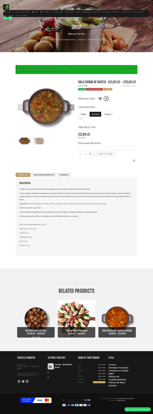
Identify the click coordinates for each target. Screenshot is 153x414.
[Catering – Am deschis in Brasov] (51, 366)
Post (78, 12)
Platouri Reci (139, 12)
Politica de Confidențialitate (117, 378)
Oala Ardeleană (129, 68)
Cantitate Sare (86, 107)
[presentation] (21, 107)
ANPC (111, 373)
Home (52, 40)
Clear (80, 118)
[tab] (23, 175)
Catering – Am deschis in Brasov (63, 366)
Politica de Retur (117, 382)
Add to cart (106, 153)
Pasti (109, 89)
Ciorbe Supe (82, 40)
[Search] (5, 18)
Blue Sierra (121, 400)
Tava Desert (9, 15)
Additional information (44, 175)
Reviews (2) (64, 175)
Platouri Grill (127, 12)
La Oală (45, 12)
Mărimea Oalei (86, 98)
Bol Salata (106, 12)
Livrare (112, 364)
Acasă (8, 12)
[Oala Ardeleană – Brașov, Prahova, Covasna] (12, 7)
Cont (36, 12)
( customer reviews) (129, 86)
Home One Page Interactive (66, 40)
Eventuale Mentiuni (89, 143)
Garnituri (115, 12)
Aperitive (96, 12)
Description (23, 175)
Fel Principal (70, 12)
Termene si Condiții (118, 370)
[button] (137, 409)
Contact (113, 385)
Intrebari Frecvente (118, 367)
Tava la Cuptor (22, 15)
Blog (17, 12)
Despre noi (25, 12)
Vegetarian (86, 12)
